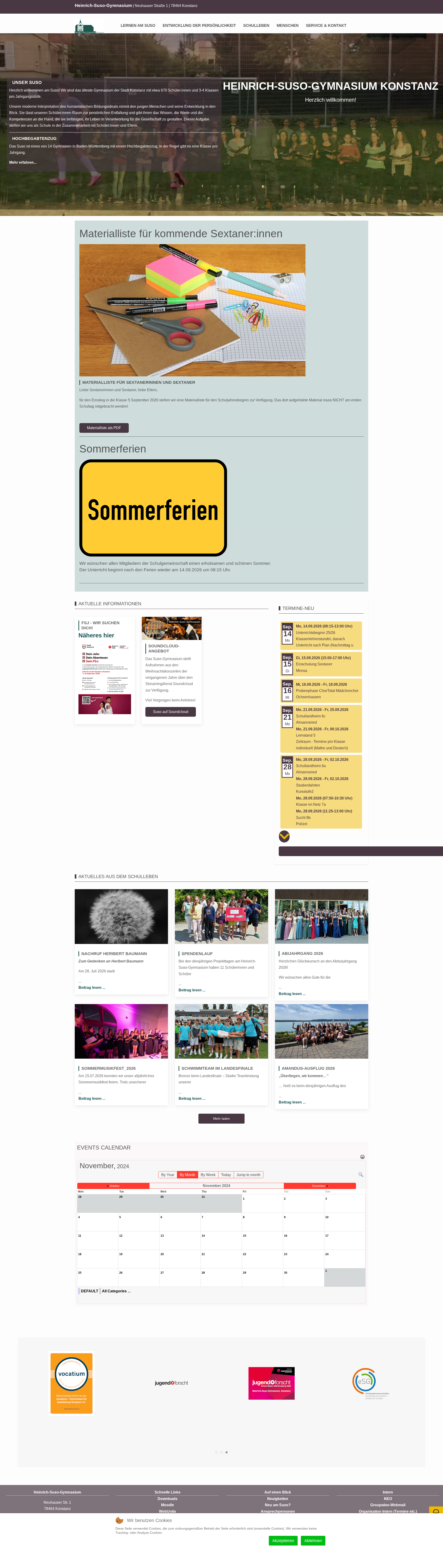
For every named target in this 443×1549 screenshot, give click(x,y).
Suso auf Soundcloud (170, 712)
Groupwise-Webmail (387, 1505)
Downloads (167, 1499)
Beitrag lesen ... (91, 988)
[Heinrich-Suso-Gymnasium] (89, 25)
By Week (208, 1175)
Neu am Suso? (278, 1505)
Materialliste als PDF (104, 428)
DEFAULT (89, 1291)
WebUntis (167, 1511)
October (115, 1186)
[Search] (361, 1174)
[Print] (362, 1157)
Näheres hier (96, 636)
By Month (187, 1175)
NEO (388, 1499)
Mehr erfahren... (22, 162)
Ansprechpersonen (278, 1511)
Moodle (167, 1505)
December (318, 1186)
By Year (167, 1175)
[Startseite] (113, 22)
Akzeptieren (283, 1540)
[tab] (216, 1452)
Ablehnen (313, 1540)
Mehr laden (221, 1118)
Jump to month (248, 1175)
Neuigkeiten (277, 1499)
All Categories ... (116, 1291)
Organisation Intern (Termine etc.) (388, 1511)
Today (226, 1175)
